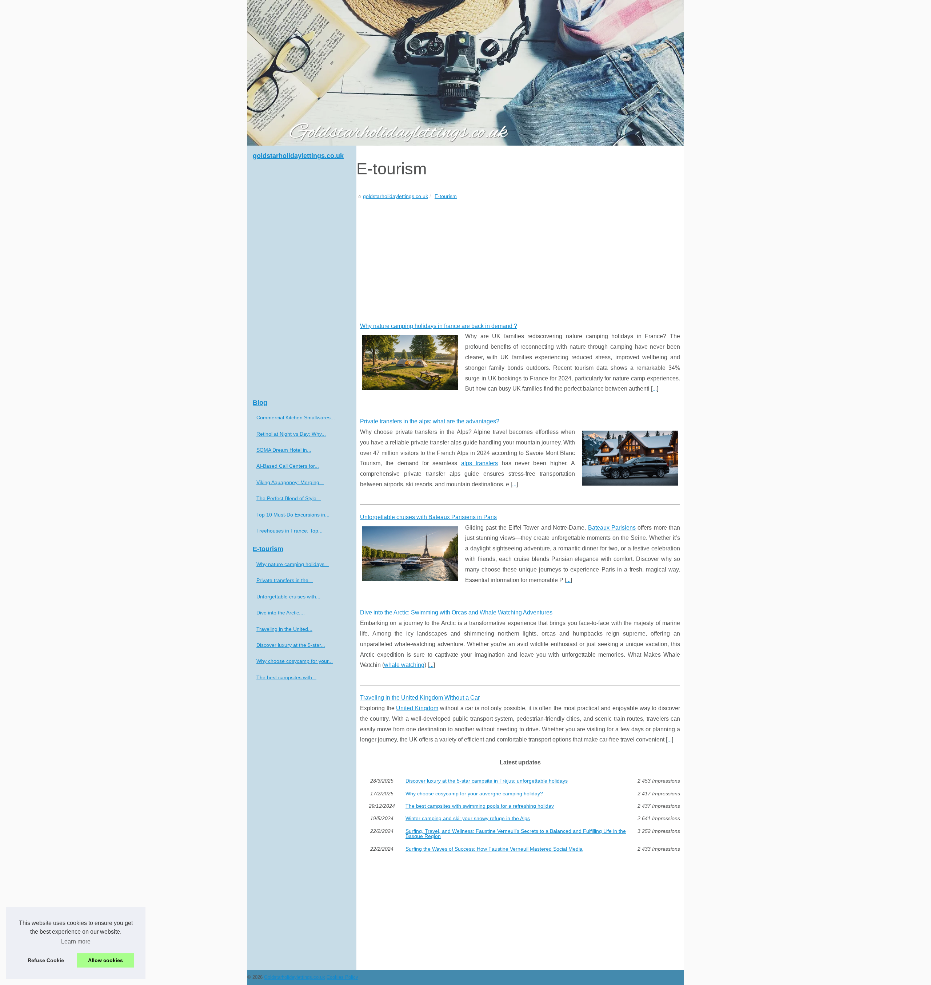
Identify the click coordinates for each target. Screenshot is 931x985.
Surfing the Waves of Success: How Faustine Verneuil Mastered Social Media (494, 848)
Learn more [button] (76, 941)
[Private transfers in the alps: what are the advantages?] (630, 457)
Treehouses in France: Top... (289, 531)
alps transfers (479, 463)
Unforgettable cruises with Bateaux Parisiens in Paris (428, 517)
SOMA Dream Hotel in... (283, 450)
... (654, 388)
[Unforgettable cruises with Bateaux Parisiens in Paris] (410, 553)
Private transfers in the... (284, 580)
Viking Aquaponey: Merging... (290, 482)
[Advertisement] (520, 255)
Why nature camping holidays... (292, 564)
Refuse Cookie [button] (46, 960)
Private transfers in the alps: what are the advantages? (429, 421)
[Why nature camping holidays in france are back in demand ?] (410, 361)
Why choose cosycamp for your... (294, 661)
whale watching (404, 665)
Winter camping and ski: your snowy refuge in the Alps (467, 818)
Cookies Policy (342, 977)
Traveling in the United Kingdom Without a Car (420, 698)
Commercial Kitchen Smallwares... (295, 417)
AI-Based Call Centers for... (287, 466)
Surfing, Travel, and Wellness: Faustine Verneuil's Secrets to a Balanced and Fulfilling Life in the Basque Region (515, 833)
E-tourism (446, 196)
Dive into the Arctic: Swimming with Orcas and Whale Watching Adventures (456, 612)
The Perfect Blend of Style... (288, 498)
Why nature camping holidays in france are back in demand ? (438, 326)
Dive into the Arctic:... (280, 613)
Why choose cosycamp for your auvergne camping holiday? (474, 793)
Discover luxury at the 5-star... (290, 645)
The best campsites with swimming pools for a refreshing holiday (479, 805)
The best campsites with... (286, 677)
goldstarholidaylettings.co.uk (395, 196)
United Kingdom (417, 708)
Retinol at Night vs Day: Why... (291, 434)
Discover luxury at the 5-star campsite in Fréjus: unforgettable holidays (486, 780)
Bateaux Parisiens (612, 528)
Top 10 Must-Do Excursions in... (292, 515)
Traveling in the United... (284, 629)
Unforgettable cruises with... (288, 597)
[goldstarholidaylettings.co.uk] (465, 73)
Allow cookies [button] (105, 960)
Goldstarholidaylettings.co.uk (294, 977)
